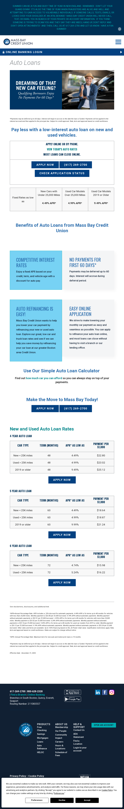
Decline (62, 800)
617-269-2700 (17, 691)
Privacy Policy (18, 776)
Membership (61, 727)
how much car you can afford (44, 378)
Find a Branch (18, 694)
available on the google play (72, 699)
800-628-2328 (34, 691)
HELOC (40, 752)
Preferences (36, 800)
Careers (59, 742)
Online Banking (36, 694)
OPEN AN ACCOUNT (104, 725)
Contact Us (79, 730)
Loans (40, 742)
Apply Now (45, 164)
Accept (87, 800)
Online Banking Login (24, 52)
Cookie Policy (36, 776)
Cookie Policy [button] (107, 790)
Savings (41, 734)
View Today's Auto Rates (62, 149)
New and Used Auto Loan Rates (42, 429)
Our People (60, 731)
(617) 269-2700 (75, 164)
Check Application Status (62, 173)
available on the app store (72, 692)
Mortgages (42, 738)
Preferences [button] (59, 793)
